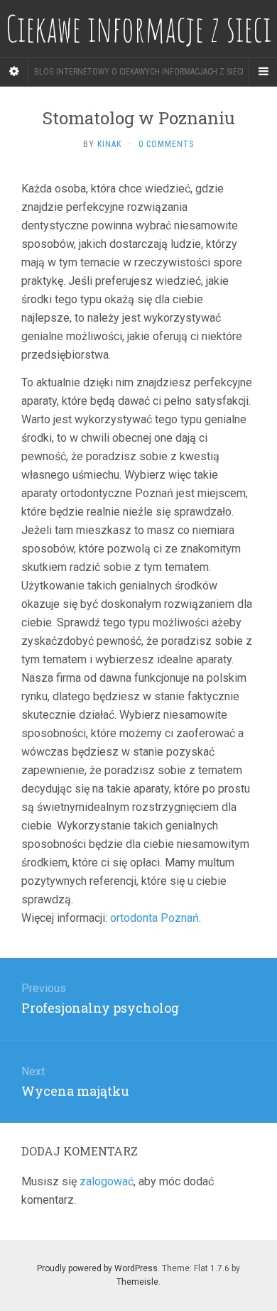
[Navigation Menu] (263, 72)
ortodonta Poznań (154, 918)
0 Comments (166, 144)
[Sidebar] (14, 72)
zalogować (107, 1181)
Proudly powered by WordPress (97, 1268)
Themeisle (137, 1282)
